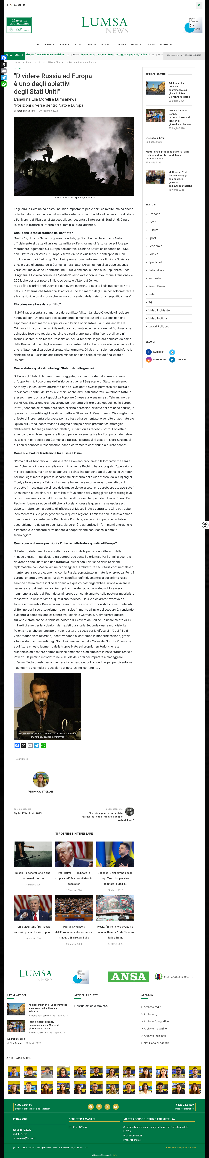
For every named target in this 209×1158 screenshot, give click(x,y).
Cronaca (64, 45)
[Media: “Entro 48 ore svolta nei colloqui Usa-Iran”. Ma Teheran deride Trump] (115, 908)
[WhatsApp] (4, 84)
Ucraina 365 (22, 759)
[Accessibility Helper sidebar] (205, 525)
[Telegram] (4, 77)
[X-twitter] (107, 1107)
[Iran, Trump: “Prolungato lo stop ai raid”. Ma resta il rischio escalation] (74, 854)
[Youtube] (19, 5)
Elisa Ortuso (16, 1043)
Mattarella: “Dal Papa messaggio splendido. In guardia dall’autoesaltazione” (180, 179)
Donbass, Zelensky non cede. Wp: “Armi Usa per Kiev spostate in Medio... (115, 878)
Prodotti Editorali (132, 1140)
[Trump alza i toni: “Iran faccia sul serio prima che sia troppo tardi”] (33, 908)
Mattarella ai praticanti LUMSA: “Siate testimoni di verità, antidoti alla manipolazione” (167, 155)
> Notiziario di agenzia (155, 1043)
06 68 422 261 (20, 1134)
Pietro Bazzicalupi (40, 1015)
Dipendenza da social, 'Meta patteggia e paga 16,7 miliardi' (92, 54)
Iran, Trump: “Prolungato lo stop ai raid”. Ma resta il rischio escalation (74, 878)
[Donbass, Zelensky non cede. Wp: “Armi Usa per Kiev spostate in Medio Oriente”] (115, 854)
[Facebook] (7, 5)
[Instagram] (99, 1107)
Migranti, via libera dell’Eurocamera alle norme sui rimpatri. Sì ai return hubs (74, 932)
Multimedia (166, 45)
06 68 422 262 (24, 1129)
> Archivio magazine (154, 1028)
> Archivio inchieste (153, 1035)
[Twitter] (11, 5)
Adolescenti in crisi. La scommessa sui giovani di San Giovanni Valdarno (179, 90)
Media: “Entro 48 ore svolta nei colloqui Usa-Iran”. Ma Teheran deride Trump (115, 932)
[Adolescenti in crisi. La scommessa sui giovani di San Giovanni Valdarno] (155, 88)
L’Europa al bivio (155, 138)
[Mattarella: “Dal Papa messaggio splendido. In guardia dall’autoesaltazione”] (155, 177)
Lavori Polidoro (158, 326)
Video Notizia (157, 318)
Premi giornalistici (132, 1135)
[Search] (199, 5)
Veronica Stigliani (25, 110)
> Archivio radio (151, 1007)
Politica (49, 45)
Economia (91, 45)
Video (152, 294)
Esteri (77, 45)
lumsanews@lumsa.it (24, 1138)
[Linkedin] (15, 5)
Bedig (115, 1155)
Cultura (121, 45)
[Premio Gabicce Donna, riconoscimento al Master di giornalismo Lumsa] (155, 115)
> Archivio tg (149, 1014)
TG (150, 302)
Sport (151, 45)
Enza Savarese (38, 1032)
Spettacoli (137, 45)
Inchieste (106, 45)
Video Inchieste (159, 310)
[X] (4, 64)
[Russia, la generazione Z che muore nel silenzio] (33, 854)
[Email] (24, 5)
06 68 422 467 (79, 1127)
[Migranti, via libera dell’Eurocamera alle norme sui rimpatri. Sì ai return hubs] (74, 908)
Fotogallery (156, 270)
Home (17, 62)
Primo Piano (156, 286)
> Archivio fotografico (155, 1021)
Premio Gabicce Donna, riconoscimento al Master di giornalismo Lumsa (180, 117)
